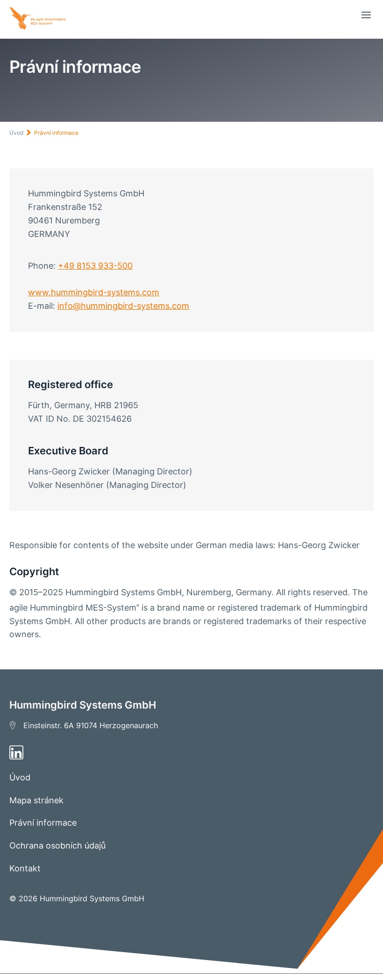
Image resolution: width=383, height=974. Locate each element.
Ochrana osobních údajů (57, 845)
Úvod (16, 132)
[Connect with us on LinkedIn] (191, 752)
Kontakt (25, 868)
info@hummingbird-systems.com (123, 306)
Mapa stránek (36, 800)
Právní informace (56, 132)
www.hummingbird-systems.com (93, 292)
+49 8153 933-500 (95, 266)
